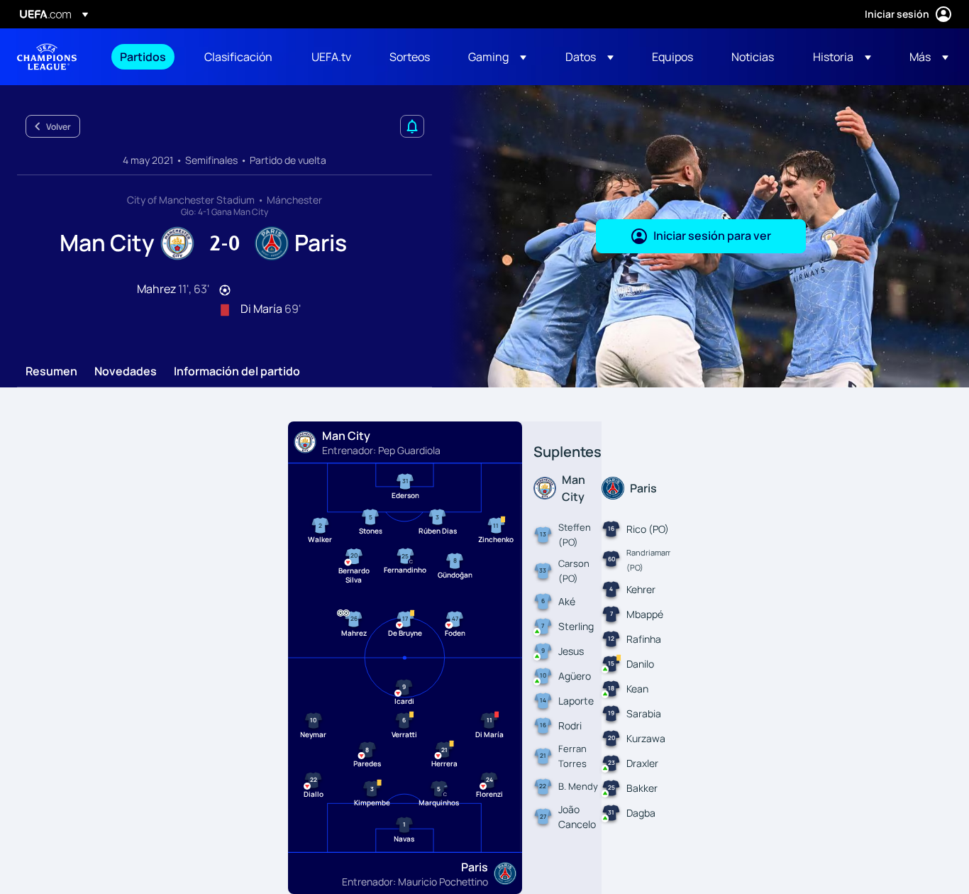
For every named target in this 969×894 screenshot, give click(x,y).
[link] (143, 56)
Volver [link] (58, 127)
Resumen (51, 371)
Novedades (125, 371)
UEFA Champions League (47, 56)
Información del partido (237, 371)
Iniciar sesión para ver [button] (712, 235)
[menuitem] (144, 56)
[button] (497, 56)
